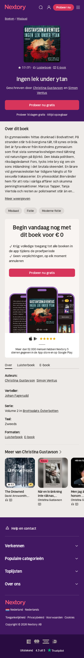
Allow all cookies (42, 354)
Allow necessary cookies (42, 380)
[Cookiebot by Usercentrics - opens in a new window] (61, 274)
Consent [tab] (15, 285)
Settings (40, 367)
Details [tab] (42, 285)
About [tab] (68, 285)
